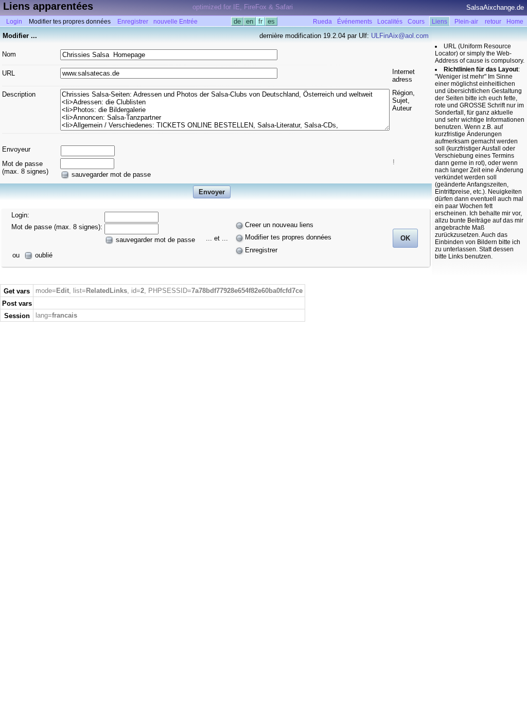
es (271, 21)
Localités (389, 21)
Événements (354, 21)
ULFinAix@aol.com (400, 36)
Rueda (322, 21)
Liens (439, 21)
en (249, 21)
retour (493, 21)
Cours (416, 21)
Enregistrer (132, 21)
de (237, 21)
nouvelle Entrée (175, 21)
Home (514, 21)
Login (14, 21)
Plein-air (466, 21)
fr (260, 21)
